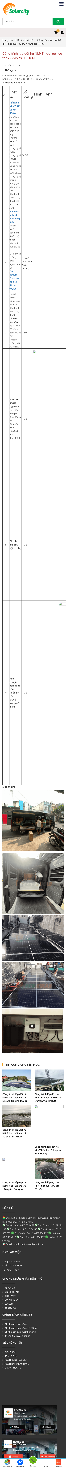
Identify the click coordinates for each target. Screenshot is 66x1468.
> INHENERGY (9, 1307)
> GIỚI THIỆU (9, 1352)
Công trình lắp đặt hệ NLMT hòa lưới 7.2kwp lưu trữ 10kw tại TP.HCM (48, 1097)
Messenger (20, 1466)
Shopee (59, 1466)
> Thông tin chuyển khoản (16, 1336)
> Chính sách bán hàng (14, 1324)
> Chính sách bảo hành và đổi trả (19, 1328)
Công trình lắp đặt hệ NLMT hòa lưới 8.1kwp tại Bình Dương (48, 1150)
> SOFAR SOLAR (11, 1299)
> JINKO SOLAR (10, 1292)
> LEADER (7, 1303)
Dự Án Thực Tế (25, 40)
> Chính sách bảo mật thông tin (19, 1332)
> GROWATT (9, 1296)
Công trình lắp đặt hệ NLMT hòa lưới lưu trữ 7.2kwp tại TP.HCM (14, 1133)
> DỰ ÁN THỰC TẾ (11, 1367)
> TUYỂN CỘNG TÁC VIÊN (14, 1360)
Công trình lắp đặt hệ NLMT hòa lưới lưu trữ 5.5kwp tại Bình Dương (15, 1097)
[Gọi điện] (33, 1460)
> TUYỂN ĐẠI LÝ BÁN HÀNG (15, 1364)
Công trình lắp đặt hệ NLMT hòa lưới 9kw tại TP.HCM (47, 1186)
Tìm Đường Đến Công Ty (7, 1466)
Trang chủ (7, 40)
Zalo (46, 1466)
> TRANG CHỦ (9, 1356)
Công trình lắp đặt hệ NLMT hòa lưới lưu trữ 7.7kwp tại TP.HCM (32, 56)
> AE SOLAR (8, 1288)
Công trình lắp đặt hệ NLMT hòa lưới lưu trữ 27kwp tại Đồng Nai (14, 1186)
